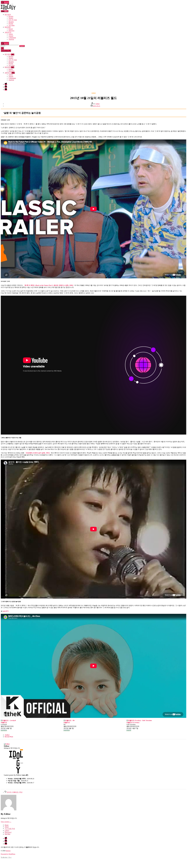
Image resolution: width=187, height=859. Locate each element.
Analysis (11, 39)
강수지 (9, 792)
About (7, 827)
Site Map (7, 834)
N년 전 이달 (13, 20)
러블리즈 (15, 792)
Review (11, 16)
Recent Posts (9, 737)
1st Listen (12, 25)
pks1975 (6, 611)
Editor (98, 104)
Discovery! (8, 832)
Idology (8, 851)
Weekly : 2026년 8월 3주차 (17, 778)
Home (6, 825)
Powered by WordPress (8, 854)
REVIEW (8, 14)
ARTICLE (8, 32)
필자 (27, 847)
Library (7, 830)
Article (11, 34)
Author (7, 735)
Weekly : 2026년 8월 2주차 (17, 783)
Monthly (11, 22)
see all (25, 775)
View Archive (6, 822)
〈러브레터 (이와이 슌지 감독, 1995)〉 (38, 453)
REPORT (8, 27)
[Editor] (7, 744)
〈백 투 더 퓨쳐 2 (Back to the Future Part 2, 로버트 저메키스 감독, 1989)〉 (48, 285)
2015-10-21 (96, 106)
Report (11, 29)
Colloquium (12, 37)
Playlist (11, 23)
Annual (11, 36)
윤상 (20, 792)
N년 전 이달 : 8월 (14, 780)
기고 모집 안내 (10, 828)
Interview (11, 30)
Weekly (11, 18)
